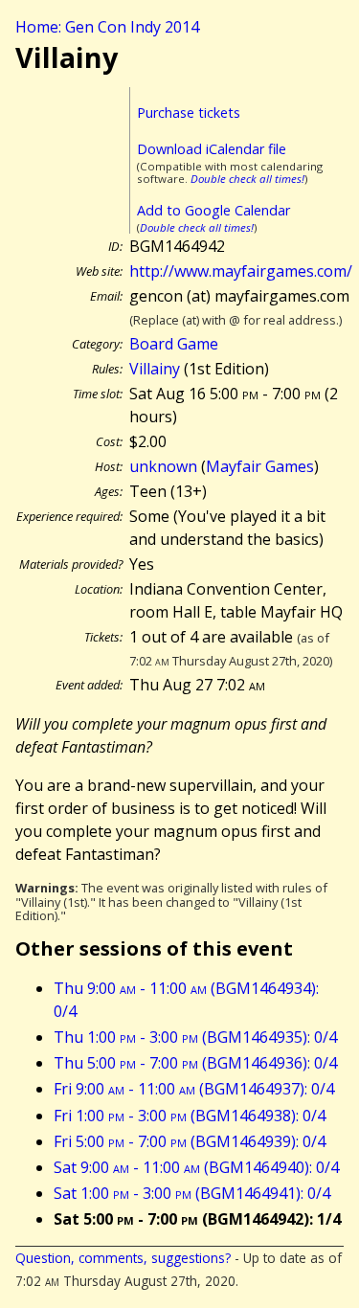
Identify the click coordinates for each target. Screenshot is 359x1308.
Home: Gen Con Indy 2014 (107, 26)
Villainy (154, 368)
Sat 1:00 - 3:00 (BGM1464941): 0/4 (192, 1193)
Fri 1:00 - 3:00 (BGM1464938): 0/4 (189, 1115)
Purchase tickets (188, 112)
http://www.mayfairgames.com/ (240, 271)
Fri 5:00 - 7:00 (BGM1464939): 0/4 (189, 1141)
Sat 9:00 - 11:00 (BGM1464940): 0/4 (196, 1167)
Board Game (173, 343)
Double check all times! (247, 178)
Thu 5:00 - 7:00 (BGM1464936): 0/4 (195, 1062)
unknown (163, 466)
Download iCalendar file (211, 149)
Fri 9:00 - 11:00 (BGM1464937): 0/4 (194, 1088)
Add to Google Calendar (213, 210)
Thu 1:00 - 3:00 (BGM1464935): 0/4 (195, 1037)
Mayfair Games (260, 466)
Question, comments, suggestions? (123, 1258)
